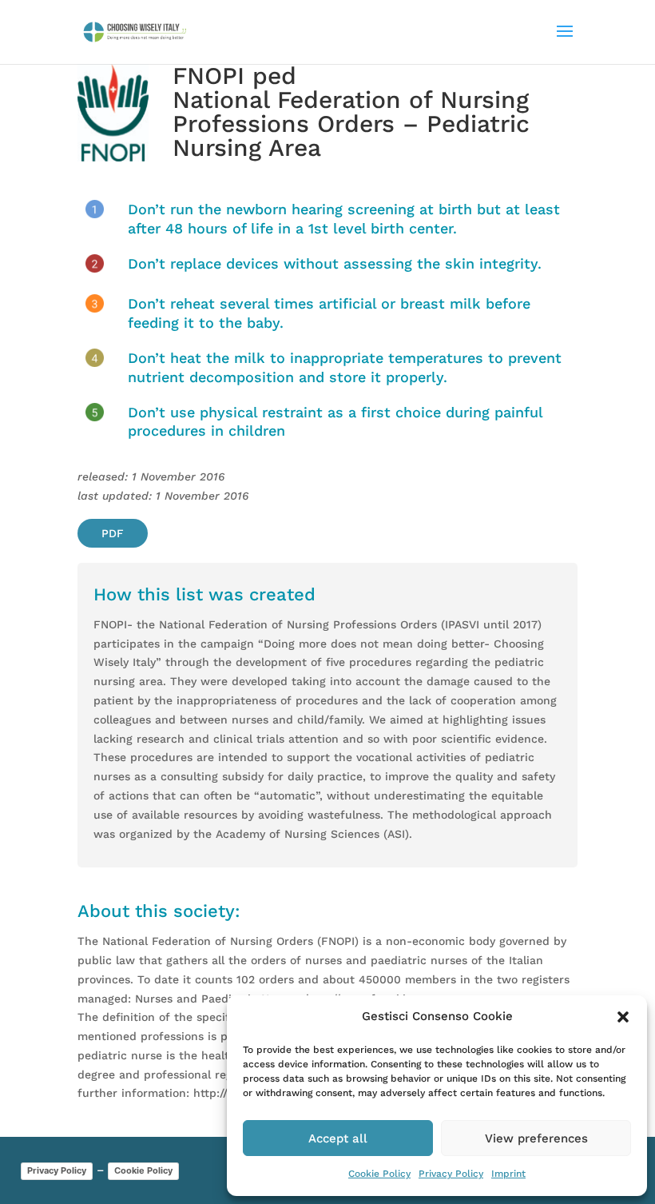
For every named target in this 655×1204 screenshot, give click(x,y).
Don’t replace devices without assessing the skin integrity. (335, 263)
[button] (623, 1017)
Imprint (508, 1173)
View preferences (536, 1138)
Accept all (337, 1138)
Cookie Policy (379, 1173)
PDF (112, 533)
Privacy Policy (451, 1173)
